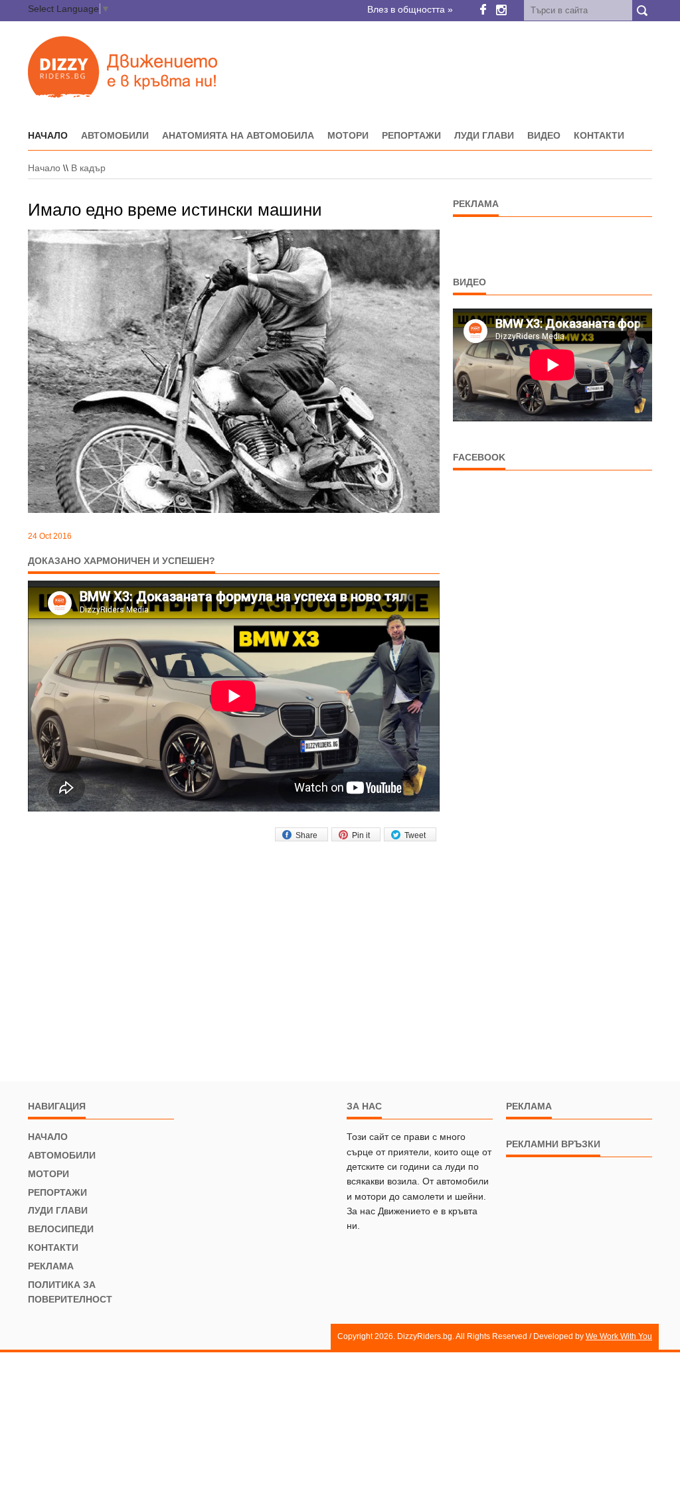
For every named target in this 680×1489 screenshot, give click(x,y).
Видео (543, 135)
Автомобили (115, 135)
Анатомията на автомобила (238, 135)
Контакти (599, 135)
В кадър (88, 168)
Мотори (348, 135)
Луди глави (484, 135)
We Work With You (619, 1336)
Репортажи (411, 135)
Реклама (51, 1266)
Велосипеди (61, 1229)
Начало (44, 168)
